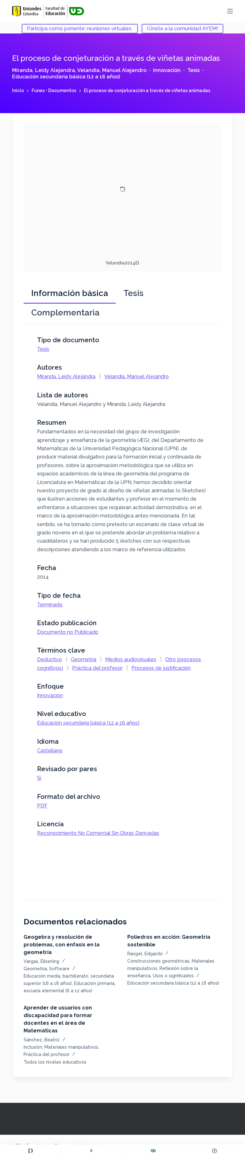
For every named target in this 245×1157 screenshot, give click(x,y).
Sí (39, 778)
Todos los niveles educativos (55, 1062)
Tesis (193, 70)
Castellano (50, 751)
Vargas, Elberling (41, 961)
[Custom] (30, 1150)
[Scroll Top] (214, 1150)
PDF (42, 806)
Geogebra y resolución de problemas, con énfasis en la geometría (62, 944)
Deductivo (49, 659)
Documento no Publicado (67, 632)
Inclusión (33, 1047)
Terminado (50, 605)
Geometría (83, 659)
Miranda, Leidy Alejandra (43, 70)
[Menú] (230, 11)
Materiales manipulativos (71, 1047)
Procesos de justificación (161, 668)
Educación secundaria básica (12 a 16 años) (66, 77)
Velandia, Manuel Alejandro (111, 70)
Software (59, 968)
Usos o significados (173, 975)
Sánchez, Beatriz (42, 1039)
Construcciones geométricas (158, 961)
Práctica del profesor (97, 668)
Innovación (167, 70)
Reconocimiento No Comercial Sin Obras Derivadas (98, 833)
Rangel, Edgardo (145, 953)
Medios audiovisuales (130, 659)
